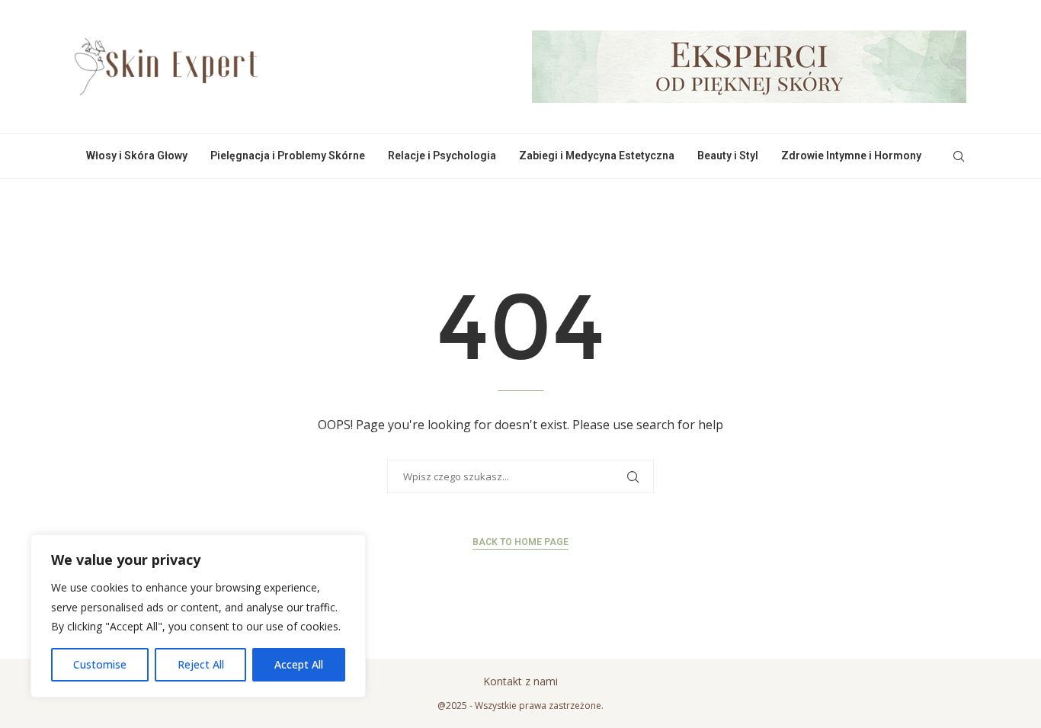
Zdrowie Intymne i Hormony (851, 155)
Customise (100, 664)
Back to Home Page (520, 542)
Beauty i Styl (727, 155)
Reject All (201, 664)
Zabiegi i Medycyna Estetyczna (596, 155)
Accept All (298, 664)
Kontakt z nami (520, 681)
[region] (198, 616)
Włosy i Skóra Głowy (136, 155)
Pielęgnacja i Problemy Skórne (287, 155)
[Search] (958, 156)
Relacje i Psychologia (442, 155)
